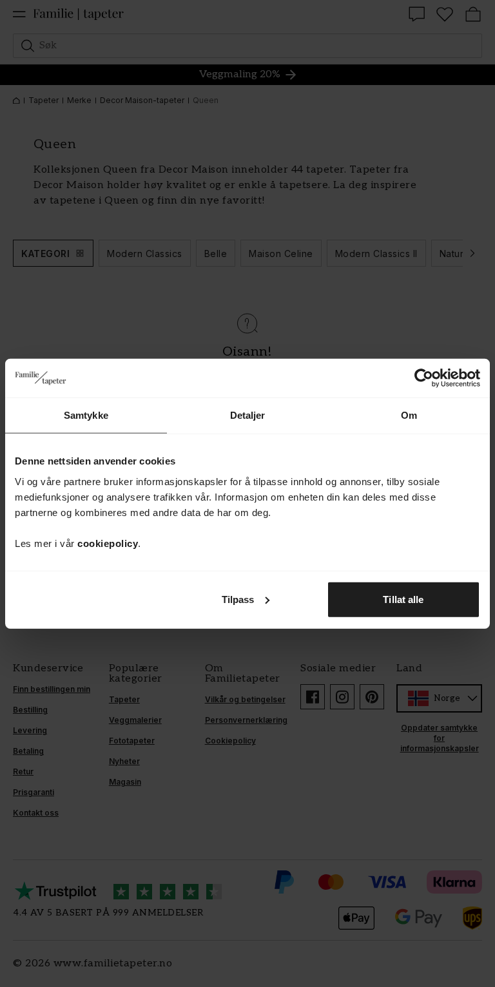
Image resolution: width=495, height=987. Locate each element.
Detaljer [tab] (248, 415)
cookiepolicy (107, 542)
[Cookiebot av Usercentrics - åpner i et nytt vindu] (423, 378)
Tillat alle (403, 598)
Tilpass (238, 598)
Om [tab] (409, 415)
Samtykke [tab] (86, 415)
